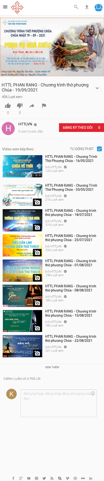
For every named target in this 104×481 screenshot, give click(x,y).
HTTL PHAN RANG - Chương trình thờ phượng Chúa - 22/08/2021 (70, 339)
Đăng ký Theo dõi (81, 128)
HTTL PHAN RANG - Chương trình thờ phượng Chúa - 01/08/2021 (70, 263)
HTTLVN (56, 167)
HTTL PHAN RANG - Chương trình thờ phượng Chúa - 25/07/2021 (70, 238)
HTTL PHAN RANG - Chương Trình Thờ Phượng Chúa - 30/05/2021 (71, 187)
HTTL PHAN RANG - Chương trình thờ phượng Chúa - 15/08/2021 (70, 313)
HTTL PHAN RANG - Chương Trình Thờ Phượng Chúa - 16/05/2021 (71, 159)
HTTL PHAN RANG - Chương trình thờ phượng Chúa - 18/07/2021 (70, 213)
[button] (98, 8)
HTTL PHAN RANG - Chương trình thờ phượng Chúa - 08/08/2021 (70, 288)
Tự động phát (82, 149)
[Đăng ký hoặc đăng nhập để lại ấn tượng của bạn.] (58, 403)
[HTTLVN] (8, 128)
